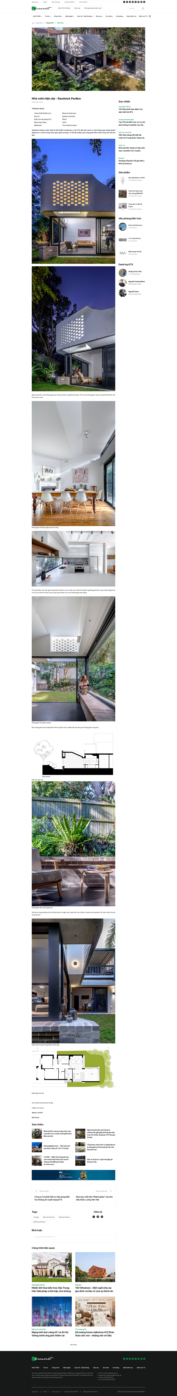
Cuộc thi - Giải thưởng (81, 1367)
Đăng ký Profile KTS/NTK (71, 1391)
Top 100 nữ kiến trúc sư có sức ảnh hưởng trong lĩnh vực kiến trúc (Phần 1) (132, 123)
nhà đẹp (36, 1217)
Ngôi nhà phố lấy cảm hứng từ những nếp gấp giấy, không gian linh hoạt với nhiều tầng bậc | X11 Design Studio (101, 1133)
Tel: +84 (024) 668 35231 (107, 1379)
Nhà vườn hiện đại (48, 1217)
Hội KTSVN (35, 1367)
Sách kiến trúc (128, 1367)
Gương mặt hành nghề (126, 119)
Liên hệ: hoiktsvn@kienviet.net (108, 1373)
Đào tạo (96, 1367)
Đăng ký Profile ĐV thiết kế (90, 1391)
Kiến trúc (122, 145)
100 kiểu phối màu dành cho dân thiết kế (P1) (131, 110)
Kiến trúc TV (141, 1367)
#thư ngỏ (77, 8)
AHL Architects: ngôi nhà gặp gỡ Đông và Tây (99, 1160)
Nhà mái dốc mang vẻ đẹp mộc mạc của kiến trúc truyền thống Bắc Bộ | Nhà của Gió (57, 1133)
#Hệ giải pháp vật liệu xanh (93, 8)
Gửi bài (45, 2)
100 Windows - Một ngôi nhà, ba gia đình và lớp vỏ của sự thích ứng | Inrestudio (95, 1291)
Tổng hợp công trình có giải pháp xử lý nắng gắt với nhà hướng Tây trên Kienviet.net (101, 1147)
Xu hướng (116, 1367)
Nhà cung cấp (56, 2)
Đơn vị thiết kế (83, 2)
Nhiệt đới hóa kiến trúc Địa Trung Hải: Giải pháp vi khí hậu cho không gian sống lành (51, 1291)
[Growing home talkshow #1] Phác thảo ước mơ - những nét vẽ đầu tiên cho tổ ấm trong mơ (94, 1335)
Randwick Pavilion (64, 1217)
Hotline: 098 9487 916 (106, 1377)
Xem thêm (73, 1344)
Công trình (55, 1367)
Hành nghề (66, 1367)
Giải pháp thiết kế (38, 1285)
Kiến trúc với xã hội (39, 1329)
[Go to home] (42, 8)
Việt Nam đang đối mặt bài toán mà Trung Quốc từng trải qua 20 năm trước (131, 136)
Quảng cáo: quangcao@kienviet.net (110, 1375)
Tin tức (45, 1367)
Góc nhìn (106, 1367)
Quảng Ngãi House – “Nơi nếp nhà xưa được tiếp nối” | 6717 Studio (57, 1147)
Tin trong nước (80, 1329)
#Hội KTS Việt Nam (64, 8)
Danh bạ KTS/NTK (69, 2)
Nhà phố (78, 1285)
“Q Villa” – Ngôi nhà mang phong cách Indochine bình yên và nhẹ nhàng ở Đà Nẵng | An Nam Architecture (56, 1160)
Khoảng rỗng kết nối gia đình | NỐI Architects (131, 162)
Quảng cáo (35, 2)
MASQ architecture (39, 1222)
